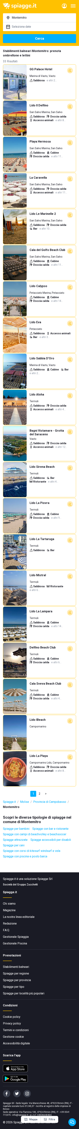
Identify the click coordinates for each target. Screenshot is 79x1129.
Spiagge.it (9, 802)
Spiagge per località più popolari (23, 993)
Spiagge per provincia (17, 980)
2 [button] (39, 793)
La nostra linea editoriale (19, 917)
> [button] (45, 793)
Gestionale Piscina (15, 943)
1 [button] (33, 793)
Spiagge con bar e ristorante (50, 828)
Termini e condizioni (16, 1030)
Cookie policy (11, 1017)
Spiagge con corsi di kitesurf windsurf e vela (31, 851)
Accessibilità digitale (16, 1043)
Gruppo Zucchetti (27, 884)
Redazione (10, 923)
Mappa (33, 1119)
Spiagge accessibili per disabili (50, 840)
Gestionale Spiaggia (16, 937)
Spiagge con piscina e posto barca (25, 856)
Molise (24, 802)
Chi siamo (9, 903)
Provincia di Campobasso (49, 802)
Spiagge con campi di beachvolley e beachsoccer (34, 834)
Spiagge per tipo (13, 986)
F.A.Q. (6, 930)
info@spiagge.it (20, 1115)
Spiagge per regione (16, 973)
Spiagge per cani (13, 845)
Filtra (52, 1119)
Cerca (39, 38)
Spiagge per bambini (16, 828)
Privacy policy (12, 1023)
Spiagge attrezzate (15, 840)
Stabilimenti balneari (16, 967)
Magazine (9, 910)
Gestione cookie (13, 1036)
